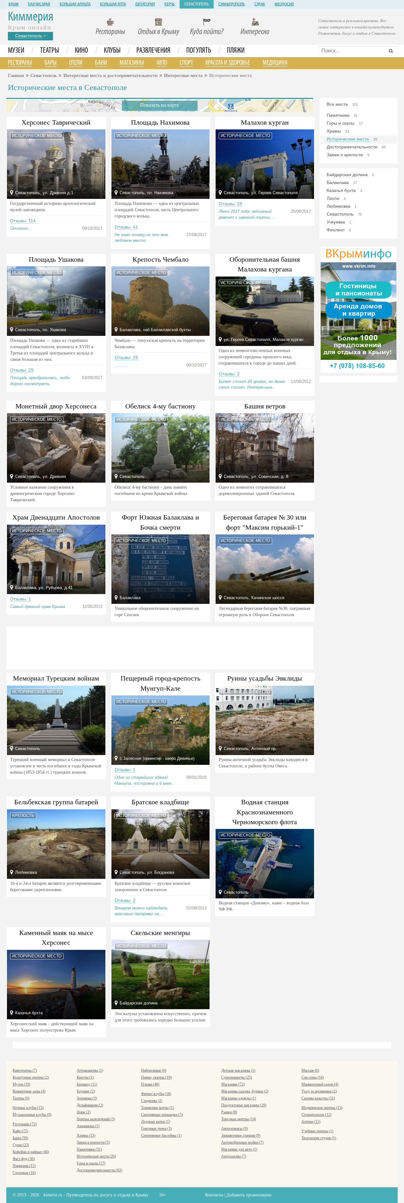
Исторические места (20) (96, 1156)
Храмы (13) (86, 1135)
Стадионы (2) (151, 1101)
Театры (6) (21, 1098)
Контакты (214, 1195)
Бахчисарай (39, 4)
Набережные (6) (153, 1070)
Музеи (16, 51)
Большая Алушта (75, 4)
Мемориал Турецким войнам (56, 678)
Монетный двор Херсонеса (56, 406)
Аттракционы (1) (90, 1070)
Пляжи (236, 51)
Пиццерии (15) (24, 1166)
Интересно (255, 32)
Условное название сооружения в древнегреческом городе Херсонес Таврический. (42, 493)
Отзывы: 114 (23, 220)
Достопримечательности (353, 146)
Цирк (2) (84, 1112)
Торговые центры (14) (238, 1119)
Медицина (275, 63)
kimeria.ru (53, 1195)
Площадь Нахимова (160, 122)
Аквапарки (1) (88, 1126)
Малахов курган (265, 122)
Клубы (112, 51)
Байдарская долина (348, 174)
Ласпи (334, 198)
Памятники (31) (89, 1149)
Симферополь (231, 4)
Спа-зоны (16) (312, 1077)
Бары (50, 63)
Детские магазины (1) (238, 1070)
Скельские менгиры (160, 933)
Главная (16, 75)
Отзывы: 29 (21, 369)
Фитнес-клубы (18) (156, 1094)
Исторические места (348, 138)
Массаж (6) (310, 1070)
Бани (101, 63)
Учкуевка (336, 221)
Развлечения (153, 51)
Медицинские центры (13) (321, 1107)
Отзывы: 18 (230, 203)
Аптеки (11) (310, 1121)
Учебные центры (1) (317, 1131)
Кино (81, 51)
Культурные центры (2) (31, 1077)
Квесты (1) (85, 1077)
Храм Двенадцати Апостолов (56, 517)
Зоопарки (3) (87, 1098)
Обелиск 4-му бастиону (160, 406)
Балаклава (338, 182)
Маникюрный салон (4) (319, 1084)
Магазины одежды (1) (238, 1098)
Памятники (339, 115)
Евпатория (145, 4)
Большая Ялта (113, 4)
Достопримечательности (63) (99, 1170)
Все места (338, 104)
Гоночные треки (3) (156, 1128)
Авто (162, 63)
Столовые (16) (24, 1172)
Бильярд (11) (87, 1084)
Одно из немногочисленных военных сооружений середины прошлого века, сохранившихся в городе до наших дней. (258, 357)
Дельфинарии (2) (90, 1105)
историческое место (37, 135)
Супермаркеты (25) (236, 1077)
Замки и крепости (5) (93, 1142)
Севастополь (196, 4)
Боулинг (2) (86, 1091)
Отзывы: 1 (20, 598)
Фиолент (336, 229)
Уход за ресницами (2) (319, 1091)
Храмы (334, 131)
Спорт (186, 63)
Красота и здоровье (227, 63)
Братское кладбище (160, 802)
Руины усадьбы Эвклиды (264, 678)
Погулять (198, 51)
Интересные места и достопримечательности (110, 75)
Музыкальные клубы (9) (32, 1114)
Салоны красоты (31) (318, 1098)
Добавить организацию (249, 1195)
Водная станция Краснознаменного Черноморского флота (264, 812)
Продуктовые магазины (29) (243, 1105)
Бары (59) (20, 1138)
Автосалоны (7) (233, 1156)
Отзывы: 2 (229, 373)
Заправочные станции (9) (240, 1135)
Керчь (169, 4)
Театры (49, 51)
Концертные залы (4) (29, 1091)
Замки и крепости (345, 154)
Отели (75, 63)
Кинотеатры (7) (25, 1070)
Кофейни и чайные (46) (31, 1152)
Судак (259, 4)
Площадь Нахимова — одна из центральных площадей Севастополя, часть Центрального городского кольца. (157, 209)
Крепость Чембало (160, 259)
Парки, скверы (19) (156, 1077)
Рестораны (110, 32)
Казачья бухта (342, 190)
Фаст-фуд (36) (24, 1159)
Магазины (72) (233, 1084)
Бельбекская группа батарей (56, 802)
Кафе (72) (20, 1131)
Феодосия (284, 4)
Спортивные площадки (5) (162, 1114)
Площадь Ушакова (56, 259)
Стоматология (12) (316, 1114)
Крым (14, 4)
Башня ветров (264, 406)
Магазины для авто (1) (239, 1149)
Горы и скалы (341, 123)
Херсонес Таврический (56, 122)
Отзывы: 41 (126, 226)
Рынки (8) (229, 1112)
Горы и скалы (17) (91, 1163)
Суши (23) (21, 1145)
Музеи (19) (21, 1084)
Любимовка (339, 206)
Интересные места (183, 75)
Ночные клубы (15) (28, 1107)
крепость (23, 815)
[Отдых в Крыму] (358, 309)
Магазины (132, 63)
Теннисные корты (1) (157, 1107)
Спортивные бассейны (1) (161, 1135)
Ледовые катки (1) (155, 1121)
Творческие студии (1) (318, 1138)
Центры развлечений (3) (96, 1119)
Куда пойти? (206, 32)
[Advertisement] (160, 647)
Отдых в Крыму (158, 32)
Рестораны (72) (25, 1124)
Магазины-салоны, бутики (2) (244, 1091)
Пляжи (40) (150, 1084)
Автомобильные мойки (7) (242, 1142)
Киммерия (30, 17)
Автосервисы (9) (234, 1128)
